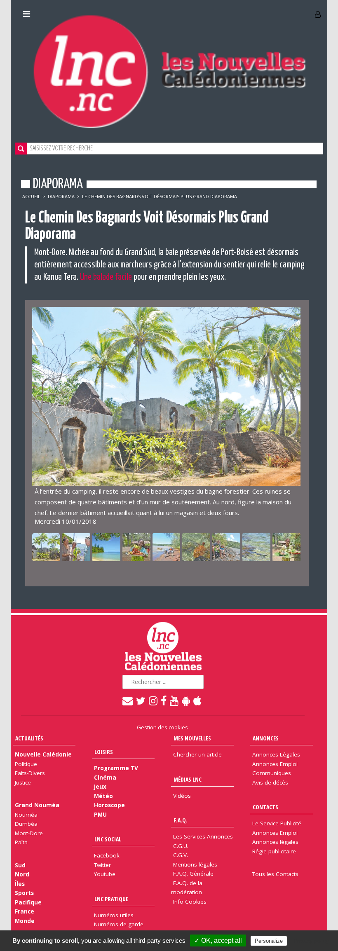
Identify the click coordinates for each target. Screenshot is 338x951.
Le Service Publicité (276, 823)
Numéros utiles (114, 915)
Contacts (265, 807)
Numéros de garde (118, 924)
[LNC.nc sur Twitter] (141, 700)
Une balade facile (106, 277)
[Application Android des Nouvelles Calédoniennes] (186, 700)
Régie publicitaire (274, 851)
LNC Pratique (111, 899)
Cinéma (105, 777)
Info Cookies (190, 901)
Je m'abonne (245, 11)
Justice (23, 782)
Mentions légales (195, 864)
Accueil (31, 196)
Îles (20, 884)
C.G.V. (180, 855)
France (24, 911)
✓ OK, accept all (218, 940)
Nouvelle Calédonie (43, 754)
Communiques (271, 773)
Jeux (100, 786)
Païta (21, 842)
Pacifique (28, 902)
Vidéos (182, 795)
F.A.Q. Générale (193, 873)
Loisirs (103, 752)
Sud (20, 865)
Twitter (102, 865)
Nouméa (26, 814)
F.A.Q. (181, 820)
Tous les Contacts (275, 874)
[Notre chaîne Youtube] (174, 700)
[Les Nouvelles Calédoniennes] (169, 71)
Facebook (107, 855)
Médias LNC (188, 779)
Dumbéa (26, 823)
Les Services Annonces (203, 836)
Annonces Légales (276, 754)
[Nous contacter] (128, 700)
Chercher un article (197, 754)
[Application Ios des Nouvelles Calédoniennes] (197, 700)
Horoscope (109, 805)
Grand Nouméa (37, 805)
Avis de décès (270, 782)
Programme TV (116, 768)
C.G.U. (180, 846)
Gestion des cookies (162, 727)
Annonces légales (275, 842)
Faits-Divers (30, 773)
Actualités (29, 738)
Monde (25, 921)
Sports (24, 893)
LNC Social (107, 839)
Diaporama (61, 196)
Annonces (266, 738)
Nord (22, 874)
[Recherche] (20, 148)
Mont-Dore (29, 833)
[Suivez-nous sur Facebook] (164, 700)
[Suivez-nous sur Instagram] (153, 700)
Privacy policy (311, 940)
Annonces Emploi (275, 764)
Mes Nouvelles (192, 738)
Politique (26, 764)
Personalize (269, 941)
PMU (100, 814)
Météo (103, 796)
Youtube (104, 874)
